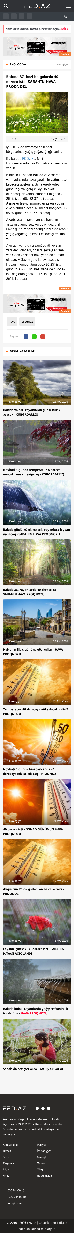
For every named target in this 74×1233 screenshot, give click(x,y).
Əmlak (41, 1163)
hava (12, 321)
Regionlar (9, 1163)
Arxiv (6, 1175)
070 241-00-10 (16, 1190)
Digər (6, 1169)
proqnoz (27, 321)
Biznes (7, 1151)
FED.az (27, 158)
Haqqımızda (44, 1175)
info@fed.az (15, 1203)
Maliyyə (41, 1145)
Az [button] (66, 16)
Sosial (6, 1157)
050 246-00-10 (17, 1197)
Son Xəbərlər (11, 1145)
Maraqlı (41, 1157)
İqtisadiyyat (44, 1151)
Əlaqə (40, 1169)
